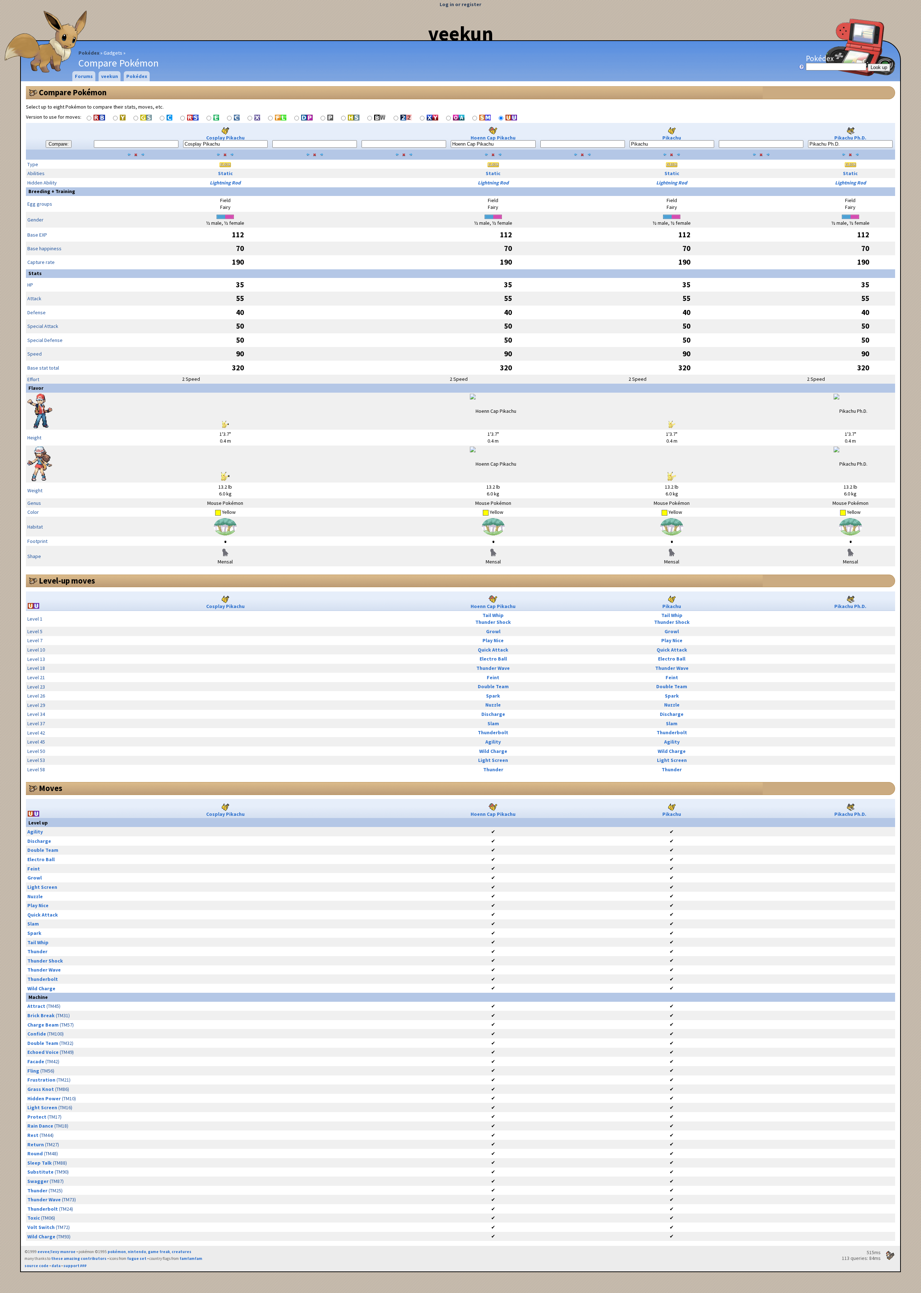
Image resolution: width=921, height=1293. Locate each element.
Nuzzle (493, 705)
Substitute (40, 1172)
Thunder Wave (493, 668)
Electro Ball (493, 658)
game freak (159, 1251)
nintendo (137, 1251)
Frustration (41, 1080)
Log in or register (460, 4)
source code (36, 1265)
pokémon (117, 1251)
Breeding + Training (51, 191)
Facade (35, 1061)
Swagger (38, 1181)
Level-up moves (67, 581)
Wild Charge (493, 751)
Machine (38, 997)
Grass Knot (40, 1089)
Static (225, 173)
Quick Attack (493, 649)
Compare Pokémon (72, 92)
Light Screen (493, 760)
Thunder (493, 769)
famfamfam (191, 1258)
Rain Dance (40, 1126)
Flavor (36, 388)
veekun (460, 33)
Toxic (33, 1218)
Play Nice (493, 640)
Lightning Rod (225, 182)
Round (35, 1153)
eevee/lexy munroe (56, 1251)
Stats (35, 273)
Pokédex (88, 53)
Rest (32, 1135)
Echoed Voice (43, 1052)
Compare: (59, 144)
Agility (493, 742)
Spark (493, 696)
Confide (36, 1034)
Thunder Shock (493, 622)
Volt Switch (41, 1227)
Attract (36, 1006)
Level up (38, 822)
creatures (181, 1251)
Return (35, 1144)
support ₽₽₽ (75, 1265)
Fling (33, 1071)
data (55, 1265)
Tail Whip (493, 615)
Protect (36, 1117)
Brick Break (41, 1015)
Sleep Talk (39, 1163)
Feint (493, 677)
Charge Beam (43, 1025)
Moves (50, 788)
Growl (493, 631)
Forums (84, 76)
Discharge (493, 714)
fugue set (136, 1258)
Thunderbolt (493, 732)
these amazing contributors (78, 1258)
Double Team (493, 686)
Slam (493, 723)
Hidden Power (44, 1098)
